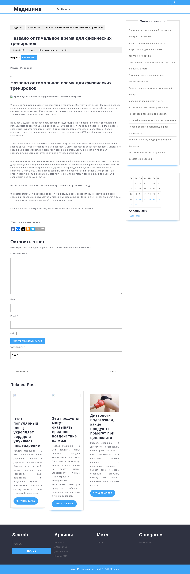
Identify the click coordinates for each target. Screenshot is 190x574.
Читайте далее (27, 502)
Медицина (27, 9)
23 (135, 199)
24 (140, 199)
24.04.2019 (18, 50)
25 (145, 199)
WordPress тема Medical (86, 569)
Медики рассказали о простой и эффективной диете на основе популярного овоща (147, 49)
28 (158, 199)
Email (14, 316)
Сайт (13, 333)
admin (32, 50)
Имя (13, 299)
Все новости (63, 9)
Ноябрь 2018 (60, 556)
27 (154, 199)
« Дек (131, 216)
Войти (100, 542)
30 (135, 204)
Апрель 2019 (60, 547)
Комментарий (18, 253)
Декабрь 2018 (61, 551)
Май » (139, 216)
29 (131, 204)
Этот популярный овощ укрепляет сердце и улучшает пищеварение (27, 432)
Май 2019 (59, 542)
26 (149, 199)
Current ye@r (17, 347)
